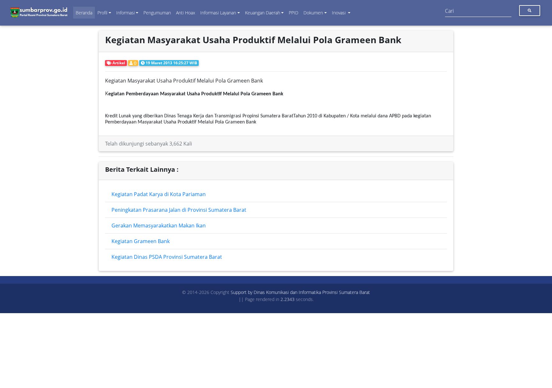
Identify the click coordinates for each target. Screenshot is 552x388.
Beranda (84, 13)
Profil (102, 13)
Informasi (125, 13)
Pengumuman (157, 13)
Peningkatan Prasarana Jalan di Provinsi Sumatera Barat (178, 209)
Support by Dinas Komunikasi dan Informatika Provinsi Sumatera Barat (300, 292)
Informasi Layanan (218, 13)
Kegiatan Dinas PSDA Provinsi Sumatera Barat (166, 256)
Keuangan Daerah (262, 13)
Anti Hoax (185, 13)
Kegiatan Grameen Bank (140, 241)
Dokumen (313, 13)
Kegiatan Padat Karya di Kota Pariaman (158, 194)
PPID (293, 13)
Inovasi (339, 13)
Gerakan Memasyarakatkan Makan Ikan (158, 225)
